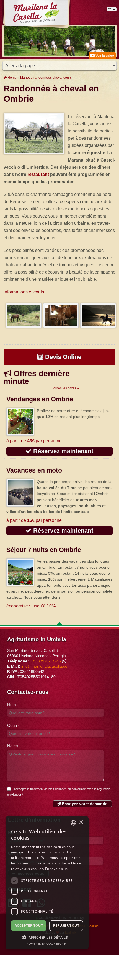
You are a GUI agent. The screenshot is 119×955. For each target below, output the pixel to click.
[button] (47, 937)
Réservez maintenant (62, 451)
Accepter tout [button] (29, 925)
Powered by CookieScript (47, 943)
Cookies (93, 926)
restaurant (38, 174)
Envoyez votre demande (84, 803)
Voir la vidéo (104, 55)
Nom (11, 704)
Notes (12, 746)
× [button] (81, 822)
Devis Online (62, 356)
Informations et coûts (24, 291)
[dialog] (47, 882)
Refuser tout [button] (66, 925)
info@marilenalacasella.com (46, 666)
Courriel (14, 725)
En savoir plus (56, 868)
